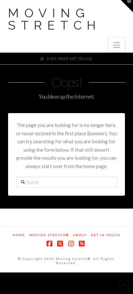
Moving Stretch (54, 19)
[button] (116, 45)
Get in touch (105, 235)
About (80, 235)
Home (19, 235)
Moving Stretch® (49, 235)
